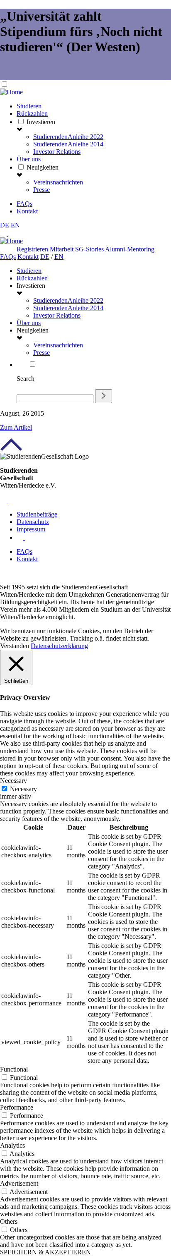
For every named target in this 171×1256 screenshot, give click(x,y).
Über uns (29, 159)
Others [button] (8, 1221)
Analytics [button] (12, 1145)
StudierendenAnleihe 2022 (68, 136)
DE (4, 225)
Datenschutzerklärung (59, 645)
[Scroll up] (11, 448)
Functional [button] (14, 1069)
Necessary (23, 788)
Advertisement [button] (19, 1183)
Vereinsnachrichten (58, 182)
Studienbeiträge (37, 514)
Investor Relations (57, 151)
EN (15, 225)
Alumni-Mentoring (129, 249)
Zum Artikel (16, 427)
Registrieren (32, 249)
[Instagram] (12, 249)
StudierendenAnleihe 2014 (68, 144)
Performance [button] (16, 1107)
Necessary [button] (13, 780)
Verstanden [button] (14, 645)
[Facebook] (4, 249)
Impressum (31, 529)
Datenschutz (33, 521)
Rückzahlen (32, 113)
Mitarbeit (61, 249)
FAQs (24, 203)
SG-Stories (89, 249)
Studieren (29, 106)
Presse (41, 189)
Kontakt (27, 211)
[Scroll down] (12, 76)
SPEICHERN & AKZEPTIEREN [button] (45, 1252)
